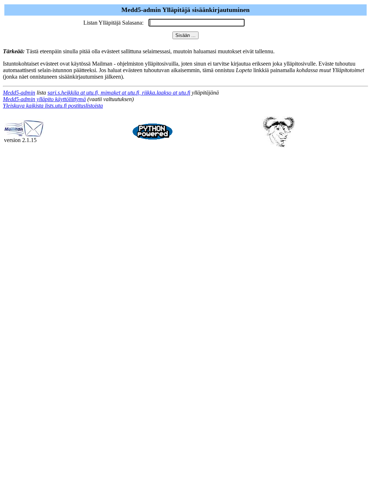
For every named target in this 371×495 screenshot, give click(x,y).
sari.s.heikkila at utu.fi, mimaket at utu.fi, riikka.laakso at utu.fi (118, 93)
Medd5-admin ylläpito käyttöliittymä (44, 99)
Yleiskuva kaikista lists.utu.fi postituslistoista (53, 106)
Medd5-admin (19, 93)
